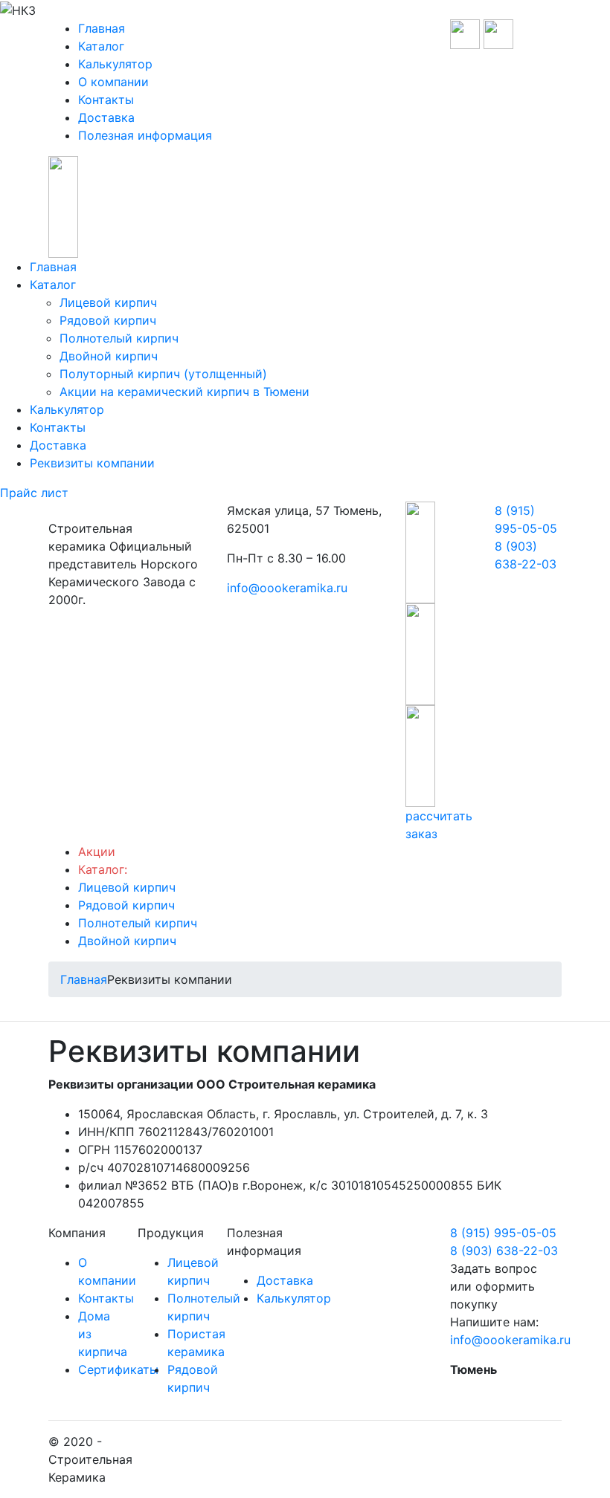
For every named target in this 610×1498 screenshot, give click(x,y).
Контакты (106, 99)
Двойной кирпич (109, 355)
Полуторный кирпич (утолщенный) (163, 373)
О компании (113, 81)
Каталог (101, 46)
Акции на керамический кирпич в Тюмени (184, 391)
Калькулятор (115, 63)
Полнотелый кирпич (119, 338)
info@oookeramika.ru (287, 587)
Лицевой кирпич (108, 302)
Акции (96, 851)
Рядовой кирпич (108, 320)
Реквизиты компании (92, 462)
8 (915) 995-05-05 (503, 1232)
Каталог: (102, 869)
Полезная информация (145, 135)
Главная (101, 28)
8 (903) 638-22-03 (504, 1250)
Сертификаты (118, 1369)
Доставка (106, 117)
